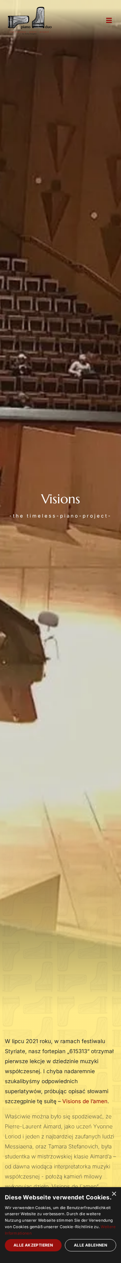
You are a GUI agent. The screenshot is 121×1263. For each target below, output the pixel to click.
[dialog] (60, 1225)
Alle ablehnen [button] (90, 1245)
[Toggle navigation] (109, 20)
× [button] (113, 1194)
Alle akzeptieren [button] (33, 1245)
